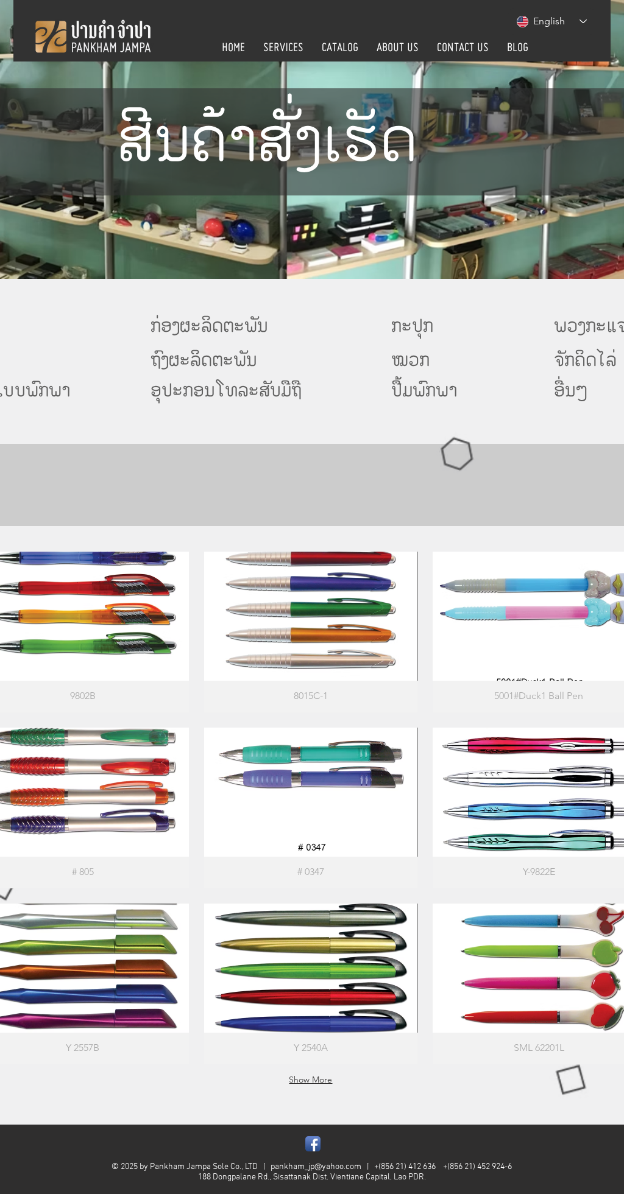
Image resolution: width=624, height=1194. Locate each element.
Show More (310, 1079)
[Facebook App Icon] (313, 1143)
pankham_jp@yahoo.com (316, 1167)
